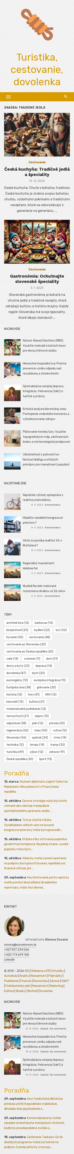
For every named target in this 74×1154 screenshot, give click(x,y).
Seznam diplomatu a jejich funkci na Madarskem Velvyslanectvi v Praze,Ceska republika (36, 786)
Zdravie (55, 981)
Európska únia (18, 687)
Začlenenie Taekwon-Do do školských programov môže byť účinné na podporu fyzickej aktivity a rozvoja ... (33, 1142)
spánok (40, 737)
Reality (24, 976)
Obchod (32, 991)
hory (33, 694)
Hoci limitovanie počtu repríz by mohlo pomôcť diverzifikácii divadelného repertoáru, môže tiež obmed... (36, 882)
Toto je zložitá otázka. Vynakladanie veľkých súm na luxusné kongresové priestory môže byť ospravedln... (33, 825)
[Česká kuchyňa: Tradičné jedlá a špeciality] (37, 135)
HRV (51, 694)
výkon (36, 752)
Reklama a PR (41, 971)
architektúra (17, 623)
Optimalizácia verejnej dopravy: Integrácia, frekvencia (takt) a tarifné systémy (43, 391)
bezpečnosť (17, 630)
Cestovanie (37, 162)
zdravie (57, 752)
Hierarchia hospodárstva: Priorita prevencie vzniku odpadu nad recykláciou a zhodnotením (44, 368)
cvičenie (32, 658)
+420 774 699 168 (16, 955)
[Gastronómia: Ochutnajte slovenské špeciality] (37, 241)
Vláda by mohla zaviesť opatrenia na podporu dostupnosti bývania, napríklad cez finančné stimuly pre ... (35, 863)
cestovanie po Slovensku (26, 644)
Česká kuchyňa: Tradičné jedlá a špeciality (37, 172)
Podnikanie (11, 981)
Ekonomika (40, 981)
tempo (37, 745)
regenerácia (17, 730)
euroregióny (17, 680)
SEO (27, 971)
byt (61, 630)
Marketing (56, 986)
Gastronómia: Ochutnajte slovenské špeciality (37, 278)
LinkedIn (9, 959)
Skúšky (20, 991)
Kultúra (9, 991)
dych (38, 673)
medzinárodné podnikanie (26, 709)
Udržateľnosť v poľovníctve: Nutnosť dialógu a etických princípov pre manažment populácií (46, 459)
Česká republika (19, 759)
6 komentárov (53, 504)
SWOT (65, 981)
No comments (58, 1028)
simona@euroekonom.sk (20, 944)
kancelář (14, 702)
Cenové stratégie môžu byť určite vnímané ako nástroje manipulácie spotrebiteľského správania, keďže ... (35, 806)
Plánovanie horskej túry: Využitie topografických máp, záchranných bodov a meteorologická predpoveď (46, 437)
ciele (12, 658)
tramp (57, 745)
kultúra (36, 702)
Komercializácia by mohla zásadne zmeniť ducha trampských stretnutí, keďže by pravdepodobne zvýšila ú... (34, 1123)
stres (60, 737)
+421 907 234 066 (16, 949)
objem (42, 716)
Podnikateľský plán (17, 986)
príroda (57, 723)
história (14, 694)
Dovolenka (46, 991)
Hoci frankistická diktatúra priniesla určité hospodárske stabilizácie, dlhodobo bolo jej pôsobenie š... (33, 1104)
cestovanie (39, 637)
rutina (60, 730)
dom (52, 658)
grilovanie (46, 687)
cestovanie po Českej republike (29, 651)
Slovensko (16, 737)
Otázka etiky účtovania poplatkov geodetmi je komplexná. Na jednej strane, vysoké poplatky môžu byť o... (36, 844)
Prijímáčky (55, 976)
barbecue (44, 623)
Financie (25, 981)
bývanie (14, 637)
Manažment (38, 976)
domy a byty (18, 666)
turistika (15, 752)
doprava (43, 666)
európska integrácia (50, 680)
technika (15, 745)
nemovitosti (17, 716)
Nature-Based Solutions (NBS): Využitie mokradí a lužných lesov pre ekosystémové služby (44, 345)
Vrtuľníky (58, 971)
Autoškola (10, 976)
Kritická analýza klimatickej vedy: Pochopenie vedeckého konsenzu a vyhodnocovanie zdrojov (46, 414)
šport (45, 759)
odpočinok (16, 723)
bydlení (42, 630)
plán (37, 723)
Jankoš (44, 1028)
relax (40, 730)
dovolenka (16, 673)
